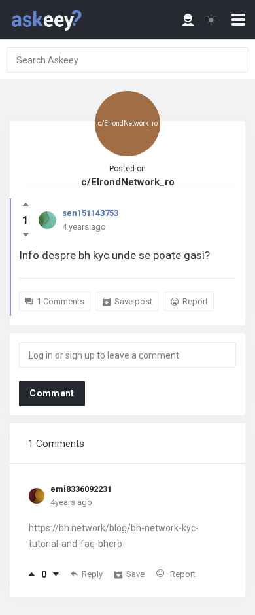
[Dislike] (56, 574)
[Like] (32, 574)
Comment (51, 393)
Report (195, 301)
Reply (92, 574)
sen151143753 (90, 213)
